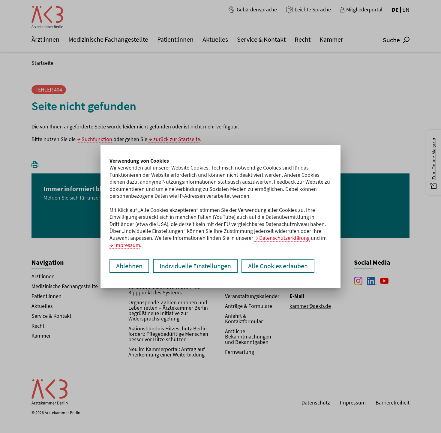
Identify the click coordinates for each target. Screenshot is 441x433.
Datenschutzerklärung (284, 237)
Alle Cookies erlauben (278, 266)
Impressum (127, 245)
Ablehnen (129, 266)
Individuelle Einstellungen (195, 266)
